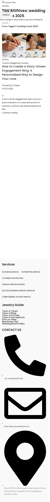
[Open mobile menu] (45, 4)
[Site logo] (11, 3)
